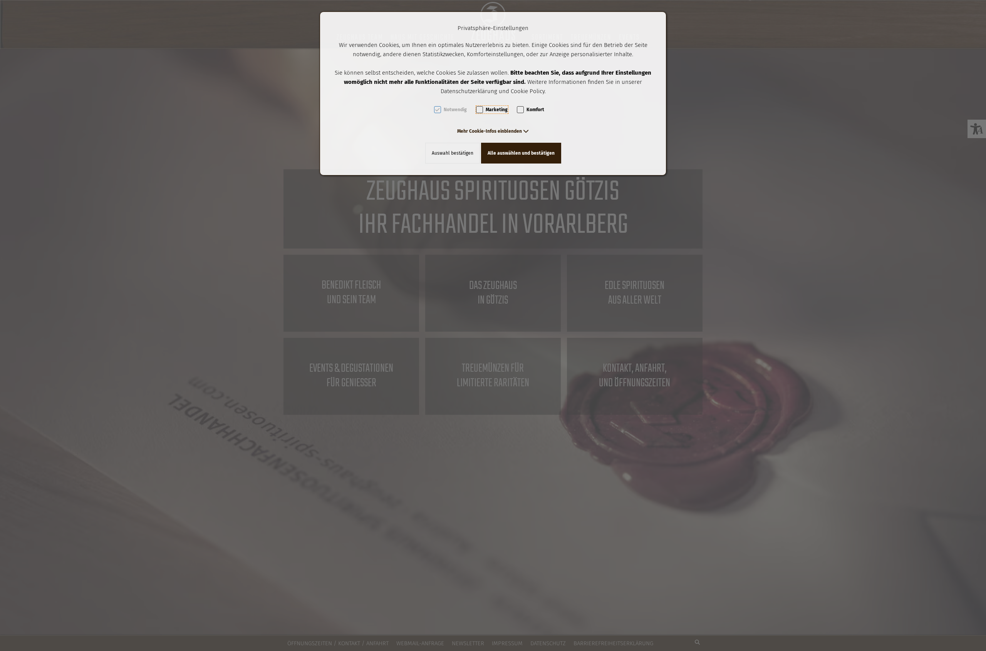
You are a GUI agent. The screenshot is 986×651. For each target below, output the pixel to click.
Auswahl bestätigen (452, 153)
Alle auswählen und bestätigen (521, 153)
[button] (493, 131)
